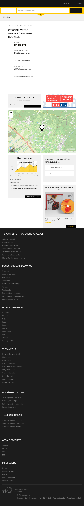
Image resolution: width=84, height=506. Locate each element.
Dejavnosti (33, 498)
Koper (4, 325)
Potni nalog (6, 360)
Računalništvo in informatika (13, 296)
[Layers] (11, 149)
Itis (9, 26)
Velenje (5, 328)
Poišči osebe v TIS (9, 242)
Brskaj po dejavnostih (32, 106)
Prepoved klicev (8, 480)
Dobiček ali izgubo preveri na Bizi (19, 190)
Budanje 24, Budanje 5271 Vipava (21, 51)
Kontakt (42, 498)
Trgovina (5, 271)
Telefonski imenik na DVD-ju (13, 423)
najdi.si (5, 448)
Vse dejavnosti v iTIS (10, 299)
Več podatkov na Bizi (33, 197)
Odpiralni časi (7, 376)
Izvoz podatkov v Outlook (12, 366)
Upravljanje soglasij (73, 498)
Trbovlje (5, 337)
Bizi (51, 173)
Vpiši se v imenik (8, 239)
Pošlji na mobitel (8, 369)
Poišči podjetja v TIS (10, 245)
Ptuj (3, 334)
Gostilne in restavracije (11, 283)
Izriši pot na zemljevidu (22, 54)
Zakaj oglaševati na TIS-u (11, 397)
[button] (6, 3)
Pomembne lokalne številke (12, 255)
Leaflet (57, 152)
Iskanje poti (6, 357)
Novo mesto (6, 331)
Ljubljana (5, 312)
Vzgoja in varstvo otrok (22, 26)
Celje (4, 319)
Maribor (5, 315)
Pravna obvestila (8, 477)
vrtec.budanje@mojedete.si (23, 76)
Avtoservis (6, 277)
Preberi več (71, 226)
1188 (3, 455)
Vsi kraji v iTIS (7, 341)
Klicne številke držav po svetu (13, 258)
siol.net (5, 445)
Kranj (4, 322)
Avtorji (4, 474)
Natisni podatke (8, 379)
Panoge (20, 498)
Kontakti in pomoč (9, 471)
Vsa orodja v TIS (8, 382)
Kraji (26, 498)
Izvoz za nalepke (8, 363)
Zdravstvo (6, 280)
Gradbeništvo (7, 290)
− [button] (11, 116)
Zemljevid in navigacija (11, 248)
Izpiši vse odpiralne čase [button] (22, 70)
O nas (4, 468)
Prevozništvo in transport (11, 293)
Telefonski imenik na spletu (12, 420)
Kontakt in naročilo (9, 407)
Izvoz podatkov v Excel (11, 354)
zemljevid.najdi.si (56, 167)
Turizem (5, 287)
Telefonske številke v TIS (11, 251)
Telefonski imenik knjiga (11, 426)
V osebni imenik (8, 373)
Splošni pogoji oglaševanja (12, 404)
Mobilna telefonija (9, 274)
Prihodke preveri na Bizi (31, 186)
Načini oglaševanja (9, 400)
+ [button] (11, 112)
